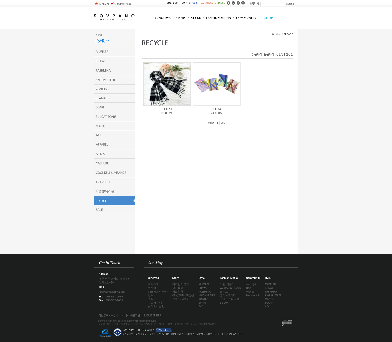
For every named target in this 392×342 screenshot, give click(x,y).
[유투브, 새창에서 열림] (243, 2)
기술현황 (177, 291)
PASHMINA (205, 291)
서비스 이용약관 (131, 315)
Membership (253, 295)
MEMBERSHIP (152, 315)
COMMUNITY (246, 17)
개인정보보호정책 (108, 315)
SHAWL (203, 287)
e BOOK (224, 302)
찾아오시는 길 (156, 306)
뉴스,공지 (251, 284)
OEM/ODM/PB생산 (183, 295)
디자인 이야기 (180, 284)
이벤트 (250, 291)
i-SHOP (268, 17)
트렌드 (224, 291)
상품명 (279, 54)
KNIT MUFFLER (207, 295)
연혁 (150, 295)
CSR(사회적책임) (158, 291)
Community (253, 277)
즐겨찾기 (104, 3)
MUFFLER (204, 284)
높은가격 (269, 54)
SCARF (202, 302)
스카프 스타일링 (229, 299)
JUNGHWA (163, 17)
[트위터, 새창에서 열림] (233, 2)
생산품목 (177, 287)
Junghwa (153, 277)
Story (175, 277)
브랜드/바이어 (180, 299)
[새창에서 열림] (105, 327)
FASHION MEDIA (218, 17)
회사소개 (153, 284)
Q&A (248, 287)
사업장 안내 (155, 302)
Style (202, 277)
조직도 (152, 299)
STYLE (196, 17)
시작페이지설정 (122, 3)
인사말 (152, 287)
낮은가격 (257, 54)
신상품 (289, 54)
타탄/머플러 (227, 284)
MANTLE (203, 299)
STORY (181, 17)
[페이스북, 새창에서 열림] (238, 2)
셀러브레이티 (228, 295)
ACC (201, 306)
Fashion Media (229, 277)
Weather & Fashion (231, 287)
